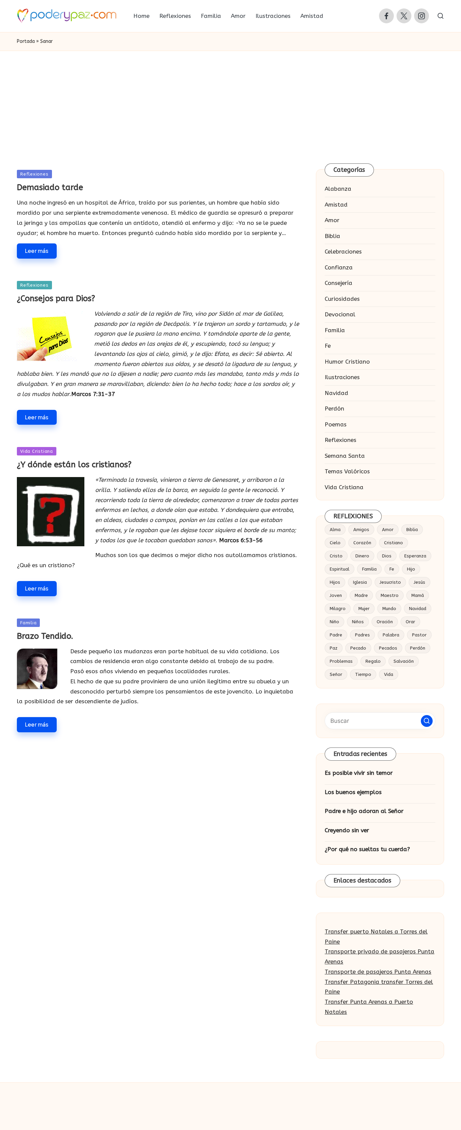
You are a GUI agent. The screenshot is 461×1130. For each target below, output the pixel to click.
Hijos (335, 582)
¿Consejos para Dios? (56, 298)
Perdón (334, 408)
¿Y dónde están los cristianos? (74, 464)
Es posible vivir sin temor (359, 772)
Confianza (339, 267)
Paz (333, 648)
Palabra (391, 634)
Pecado (358, 648)
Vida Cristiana (36, 451)
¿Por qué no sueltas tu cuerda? (367, 849)
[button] (427, 721)
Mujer (364, 608)
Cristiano (393, 542)
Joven (336, 595)
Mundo (389, 608)
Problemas (341, 661)
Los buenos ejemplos (353, 792)
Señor (336, 674)
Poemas (336, 424)
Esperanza (415, 555)
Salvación (404, 661)
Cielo (335, 542)
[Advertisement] (230, 101)
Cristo (336, 555)
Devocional (340, 314)
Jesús (419, 582)
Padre (336, 634)
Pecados (388, 648)
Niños (358, 621)
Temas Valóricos (347, 471)
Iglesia (360, 582)
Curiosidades (342, 298)
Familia (28, 622)
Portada (26, 41)
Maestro (390, 595)
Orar (410, 621)
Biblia (332, 236)
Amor (332, 220)
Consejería (338, 283)
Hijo (411, 569)
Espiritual (339, 569)
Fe (328, 345)
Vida (388, 674)
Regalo (373, 661)
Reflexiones (34, 174)
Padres (362, 634)
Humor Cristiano (347, 361)
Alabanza (338, 188)
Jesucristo (390, 582)
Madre (361, 595)
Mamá (417, 595)
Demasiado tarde (50, 187)
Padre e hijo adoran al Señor (364, 811)
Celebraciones (343, 251)
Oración (385, 621)
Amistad (336, 204)
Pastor (419, 634)
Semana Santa (345, 455)
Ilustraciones (342, 377)
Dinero (362, 555)
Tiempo (363, 674)
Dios (386, 555)
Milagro (338, 608)
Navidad (336, 393)
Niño (334, 621)
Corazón (362, 542)
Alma (335, 529)
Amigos (361, 529)
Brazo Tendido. (45, 636)
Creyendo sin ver (347, 830)
